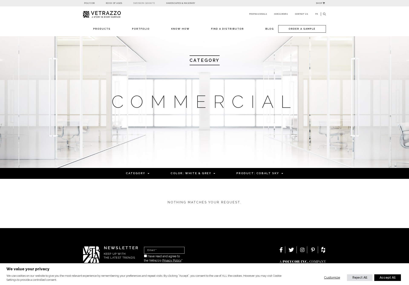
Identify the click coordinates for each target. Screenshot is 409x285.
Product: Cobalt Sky (257, 173)
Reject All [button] (359, 277)
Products (102, 28)
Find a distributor (227, 28)
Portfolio (141, 28)
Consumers (281, 14)
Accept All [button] (388, 277)
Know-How (180, 28)
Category (135, 173)
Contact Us (301, 14)
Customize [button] (332, 277)
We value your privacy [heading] (27, 269)
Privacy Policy (171, 260)
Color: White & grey (191, 173)
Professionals (258, 14)
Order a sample (302, 28)
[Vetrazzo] (112, 14)
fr (316, 14)
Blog (269, 28)
